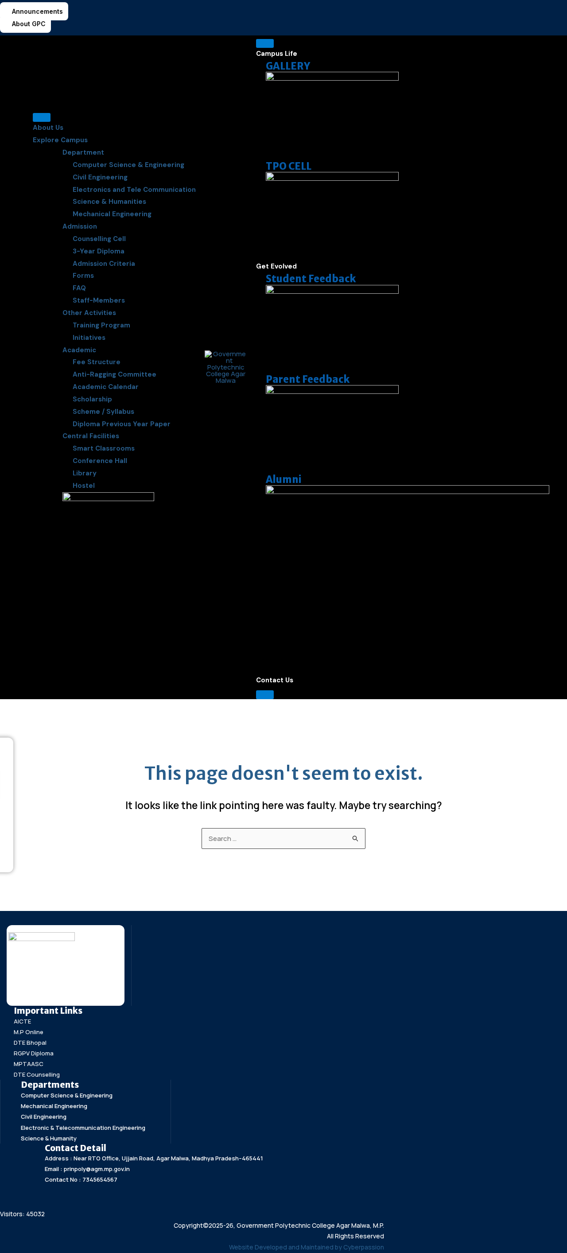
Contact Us (274, 680)
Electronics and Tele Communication (134, 189)
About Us (48, 127)
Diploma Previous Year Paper (122, 424)
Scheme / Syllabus (103, 411)
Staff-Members (99, 300)
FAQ (79, 288)
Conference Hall (100, 460)
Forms (83, 275)
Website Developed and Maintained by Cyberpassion (306, 1247)
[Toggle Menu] (41, 117)
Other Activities (89, 312)
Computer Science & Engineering (128, 164)
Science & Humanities (109, 201)
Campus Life (276, 53)
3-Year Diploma (98, 251)
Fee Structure (96, 362)
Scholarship (92, 399)
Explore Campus (60, 140)
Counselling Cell (99, 238)
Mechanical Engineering (112, 214)
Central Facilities (90, 436)
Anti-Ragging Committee (114, 374)
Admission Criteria (104, 263)
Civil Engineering (100, 177)
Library (85, 473)
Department (83, 152)
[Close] (265, 694)
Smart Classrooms (104, 448)
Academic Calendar (106, 386)
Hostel (84, 485)
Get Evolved (276, 266)
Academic (79, 350)
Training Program (101, 325)
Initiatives (89, 337)
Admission (79, 226)
